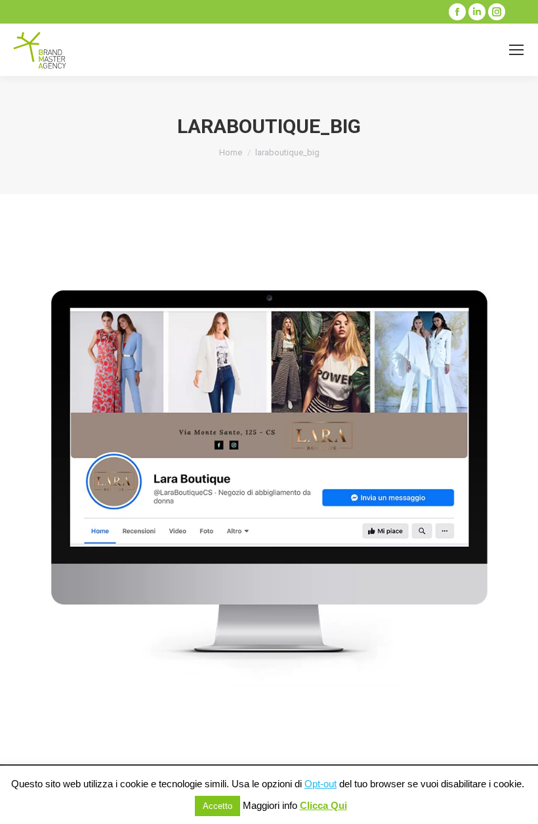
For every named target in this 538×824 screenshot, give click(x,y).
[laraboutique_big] (269, 476)
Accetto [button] (217, 806)
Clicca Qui (323, 805)
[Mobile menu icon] (516, 49)
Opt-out (320, 783)
